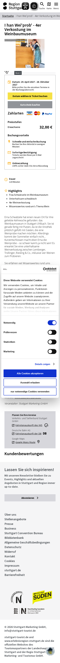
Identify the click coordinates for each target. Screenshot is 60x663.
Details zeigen (42, 364)
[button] (30, 96)
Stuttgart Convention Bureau (23, 533)
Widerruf (10, 552)
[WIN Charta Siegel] (29, 613)
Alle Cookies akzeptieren (30, 373)
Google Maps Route (25, 442)
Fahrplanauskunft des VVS (28, 425)
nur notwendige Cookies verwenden (30, 391)
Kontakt (9, 556)
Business (10, 528)
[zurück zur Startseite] (13, 6)
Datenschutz (12, 547)
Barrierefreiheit (14, 575)
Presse (8, 524)
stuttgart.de (12, 570)
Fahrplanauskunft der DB (28, 433)
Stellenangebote (15, 519)
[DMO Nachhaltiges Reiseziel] (17, 606)
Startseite (8, 16)
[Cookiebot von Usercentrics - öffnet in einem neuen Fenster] (43, 269)
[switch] (52, 332)
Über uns (10, 514)
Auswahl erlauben (30, 382)
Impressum (11, 565)
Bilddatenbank (14, 538)
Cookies (9, 561)
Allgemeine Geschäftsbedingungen (27, 542)
